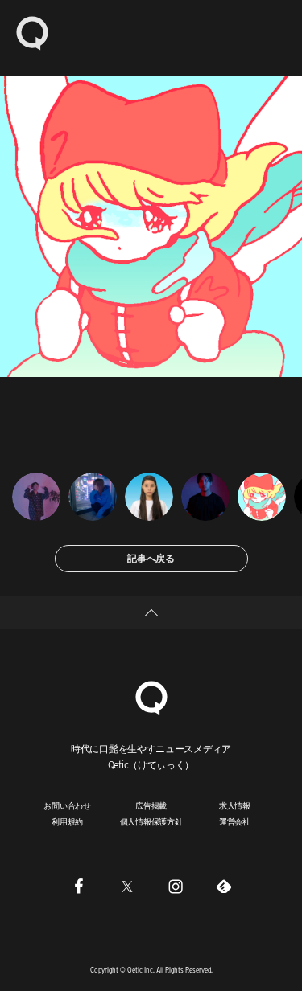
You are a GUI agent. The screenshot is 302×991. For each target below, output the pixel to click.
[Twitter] (127, 886)
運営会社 (234, 821)
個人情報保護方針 (151, 821)
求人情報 (234, 805)
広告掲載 (151, 805)
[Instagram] (175, 886)
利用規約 (67, 821)
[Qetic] (32, 32)
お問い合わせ (67, 805)
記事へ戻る (151, 558)
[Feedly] (224, 886)
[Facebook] (79, 886)
